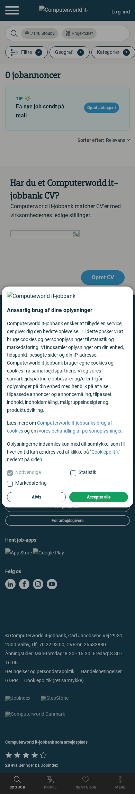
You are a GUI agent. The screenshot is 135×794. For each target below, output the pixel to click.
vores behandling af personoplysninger (80, 431)
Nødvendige (28, 472)
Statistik (87, 472)
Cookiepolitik (105, 452)
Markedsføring (31, 483)
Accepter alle (98, 497)
